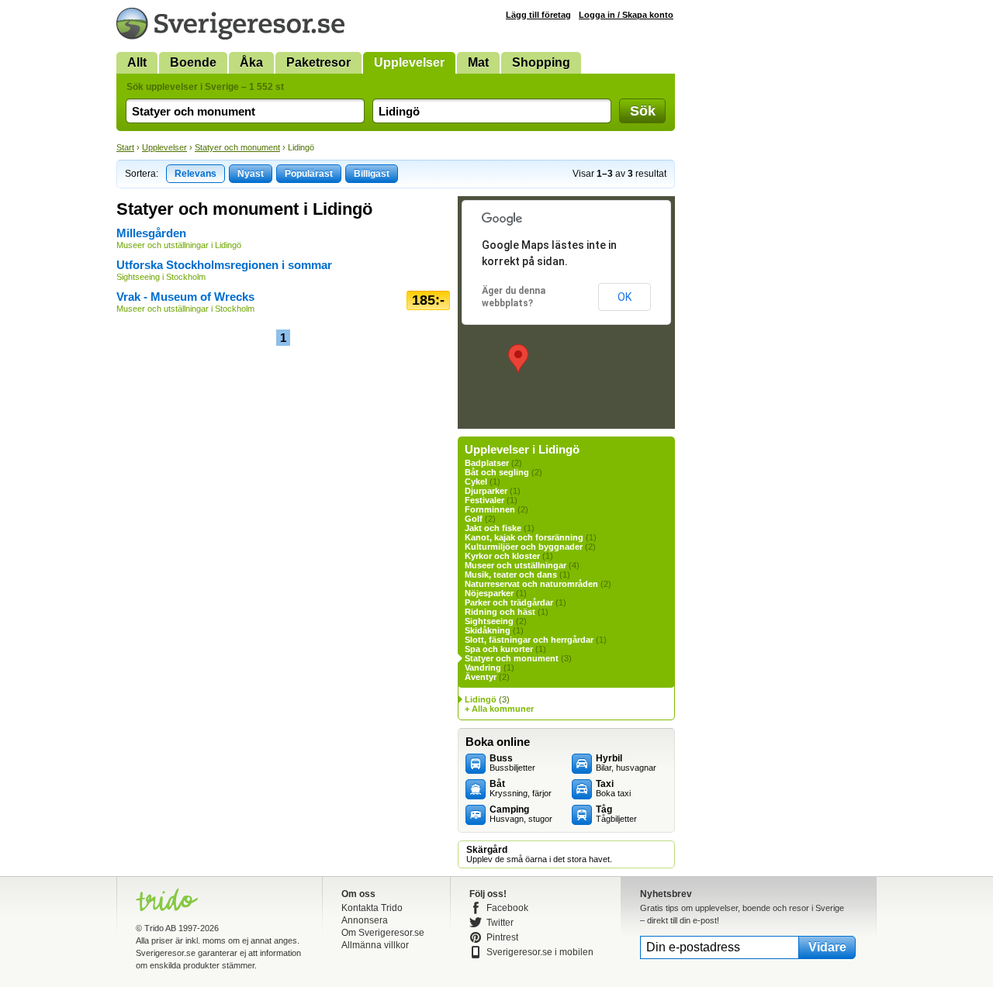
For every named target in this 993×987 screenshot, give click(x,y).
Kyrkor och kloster (502, 556)
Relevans (195, 173)
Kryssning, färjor (521, 788)
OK (624, 297)
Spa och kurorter (499, 649)
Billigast (371, 173)
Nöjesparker (489, 593)
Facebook (507, 907)
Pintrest (502, 937)
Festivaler (484, 500)
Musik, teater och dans (511, 574)
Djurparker (486, 490)
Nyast (250, 173)
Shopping (541, 62)
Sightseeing (489, 621)
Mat (478, 62)
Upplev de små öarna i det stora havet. (539, 854)
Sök (643, 111)
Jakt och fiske (493, 528)
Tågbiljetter (616, 814)
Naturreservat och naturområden (531, 583)
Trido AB (160, 928)
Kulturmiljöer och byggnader (524, 546)
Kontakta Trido (372, 907)
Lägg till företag (538, 14)
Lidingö (480, 699)
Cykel (476, 481)
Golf (474, 518)
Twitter (500, 922)
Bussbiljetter (512, 763)
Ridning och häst (500, 611)
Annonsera (364, 920)
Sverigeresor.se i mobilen (539, 952)
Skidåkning (487, 630)
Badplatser (487, 463)
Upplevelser (409, 62)
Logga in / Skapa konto (626, 14)
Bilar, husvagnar (626, 763)
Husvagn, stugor (521, 814)
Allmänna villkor (375, 945)
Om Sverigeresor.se (382, 932)
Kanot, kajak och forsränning (524, 537)
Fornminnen (490, 509)
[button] (518, 358)
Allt (137, 62)
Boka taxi (613, 788)
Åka (251, 62)
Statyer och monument (237, 147)
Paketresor (318, 62)
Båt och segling (497, 472)
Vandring (483, 667)
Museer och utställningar (515, 565)
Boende (193, 62)
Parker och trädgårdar (509, 602)
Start (125, 147)
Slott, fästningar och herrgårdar (529, 639)
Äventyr (480, 677)
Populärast (309, 173)
